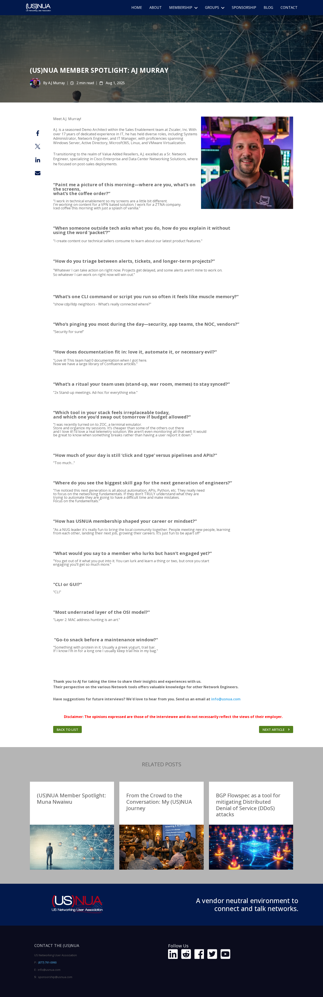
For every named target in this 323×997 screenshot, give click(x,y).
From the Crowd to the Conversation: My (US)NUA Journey (159, 802)
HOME (136, 7)
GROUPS (212, 7)
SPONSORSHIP (244, 7)
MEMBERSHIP (180, 7)
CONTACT (289, 7)
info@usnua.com (226, 699)
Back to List (67, 729)
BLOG (268, 7)
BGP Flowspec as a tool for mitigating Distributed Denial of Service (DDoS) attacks (248, 805)
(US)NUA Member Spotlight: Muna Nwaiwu (71, 798)
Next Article (274, 729)
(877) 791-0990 (47, 962)
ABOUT (155, 7)
